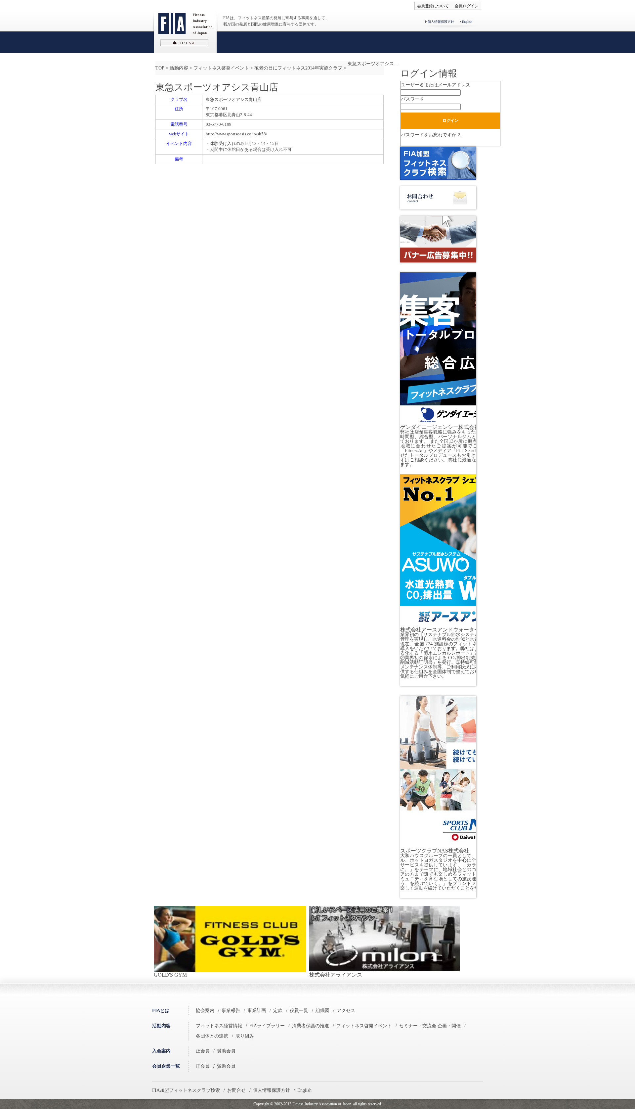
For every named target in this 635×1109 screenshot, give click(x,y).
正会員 (203, 1050)
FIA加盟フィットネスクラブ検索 (186, 1090)
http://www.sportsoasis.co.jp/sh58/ (236, 133)
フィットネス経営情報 (219, 1025)
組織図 (322, 1010)
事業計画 (256, 1010)
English (467, 21)
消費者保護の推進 (310, 1025)
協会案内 (205, 1010)
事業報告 (231, 1010)
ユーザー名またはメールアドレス (435, 84)
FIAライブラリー (267, 1025)
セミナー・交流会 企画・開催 (430, 1025)
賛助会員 (226, 1050)
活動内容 (179, 68)
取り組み (244, 1036)
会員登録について (433, 6)
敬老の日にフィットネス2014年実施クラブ (298, 68)
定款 (277, 1010)
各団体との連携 (212, 1036)
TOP (159, 68)
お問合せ (236, 1090)
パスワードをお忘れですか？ (431, 134)
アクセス (346, 1010)
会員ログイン (467, 6)
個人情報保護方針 (441, 21)
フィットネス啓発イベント (221, 68)
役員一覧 (299, 1010)
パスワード (412, 99)
